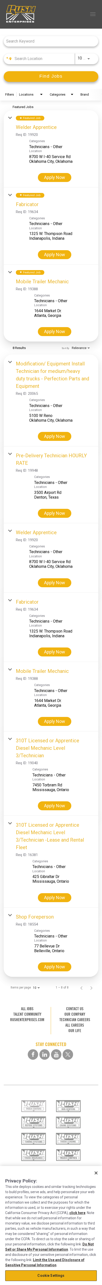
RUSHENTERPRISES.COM (27, 1019)
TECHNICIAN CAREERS (74, 1019)
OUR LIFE (74, 1030)
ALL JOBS (27, 1008)
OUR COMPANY (74, 1014)
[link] (51, 148)
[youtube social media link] (56, 1054)
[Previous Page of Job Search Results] (81, 988)
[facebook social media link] (33, 1054)
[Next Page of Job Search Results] (91, 988)
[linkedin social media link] (44, 1054)
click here (77, 1213)
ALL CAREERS (74, 1025)
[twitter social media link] (68, 1054)
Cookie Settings (50, 1276)
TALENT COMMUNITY (27, 1014)
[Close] (96, 1173)
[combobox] (48, 41)
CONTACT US (74, 1008)
